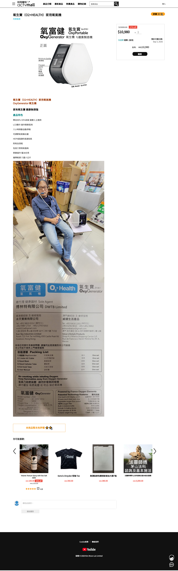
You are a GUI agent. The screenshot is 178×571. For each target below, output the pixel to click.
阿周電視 (16, 19)
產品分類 (47, 3)
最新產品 (59, 3)
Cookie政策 (83, 541)
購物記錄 (82, 3)
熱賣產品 (70, 3)
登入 (164, 4)
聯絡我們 (95, 541)
